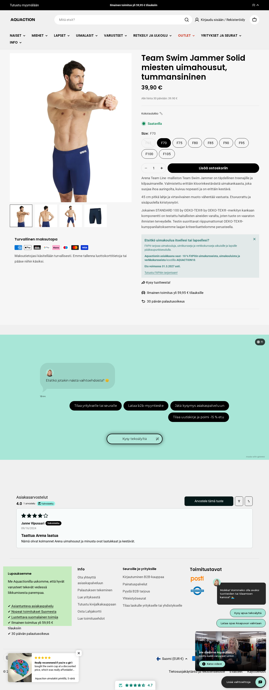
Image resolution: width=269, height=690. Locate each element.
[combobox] (123, 19)
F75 (179, 143)
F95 (242, 143)
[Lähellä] (254, 239)
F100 (149, 154)
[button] (152, 113)
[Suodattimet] (239, 501)
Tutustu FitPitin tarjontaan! (161, 272)
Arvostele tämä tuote (209, 501)
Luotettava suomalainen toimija (34, 617)
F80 (195, 143)
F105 (167, 154)
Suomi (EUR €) (173, 659)
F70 (164, 143)
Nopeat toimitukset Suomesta (33, 612)
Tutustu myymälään (24, 5)
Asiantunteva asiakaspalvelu (32, 606)
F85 (210, 143)
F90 (226, 143)
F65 (150, 144)
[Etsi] (186, 19)
